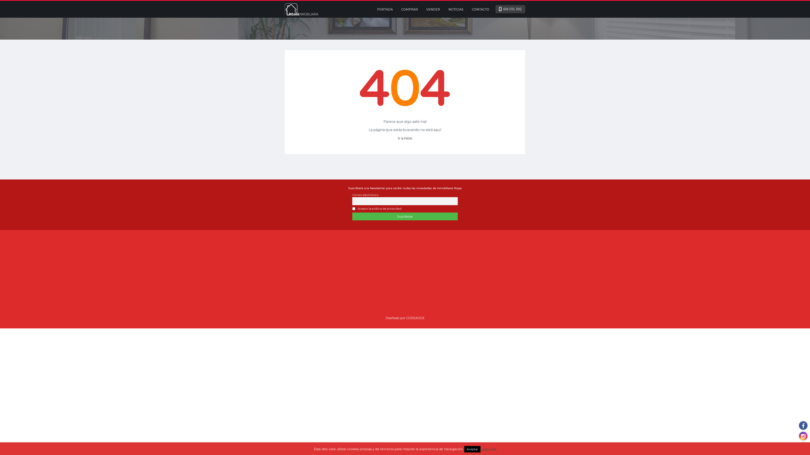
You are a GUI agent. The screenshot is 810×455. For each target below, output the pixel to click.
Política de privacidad (487, 299)
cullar (310, 262)
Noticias (455, 9)
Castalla (316, 255)
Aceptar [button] (472, 449)
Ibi (286, 255)
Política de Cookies (487, 287)
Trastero (345, 255)
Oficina (345, 275)
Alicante (302, 275)
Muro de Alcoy (310, 268)
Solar (372, 262)
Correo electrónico (365, 195)
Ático (358, 301)
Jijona (289, 268)
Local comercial (351, 281)
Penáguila (292, 262)
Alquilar (421, 255)
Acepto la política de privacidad (379, 208)
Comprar (409, 9)
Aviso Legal (487, 293)
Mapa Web (487, 275)
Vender (433, 9)
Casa (343, 301)
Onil (300, 255)
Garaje (344, 288)
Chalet (344, 294)
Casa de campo (368, 294)
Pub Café (346, 268)
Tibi (287, 275)
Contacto (480, 9)
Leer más (488, 449)
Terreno (364, 255)
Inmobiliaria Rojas (487, 264)
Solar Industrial (350, 262)
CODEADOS (415, 318)
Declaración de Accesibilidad (487, 281)
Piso (363, 268)
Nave (361, 275)
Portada (385, 9)
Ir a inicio (405, 138)
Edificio (362, 288)
